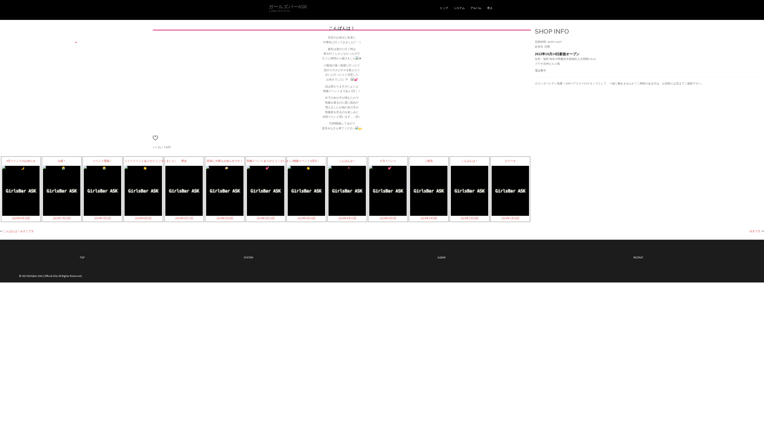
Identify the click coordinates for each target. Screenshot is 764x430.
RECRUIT (638, 257)
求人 (490, 8)
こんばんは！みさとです (18, 231)
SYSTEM (248, 257)
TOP (82, 257)
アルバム (475, 8)
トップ (444, 8)
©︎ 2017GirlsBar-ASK (30, 276)
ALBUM (441, 257)
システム (459, 8)
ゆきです (755, 231)
